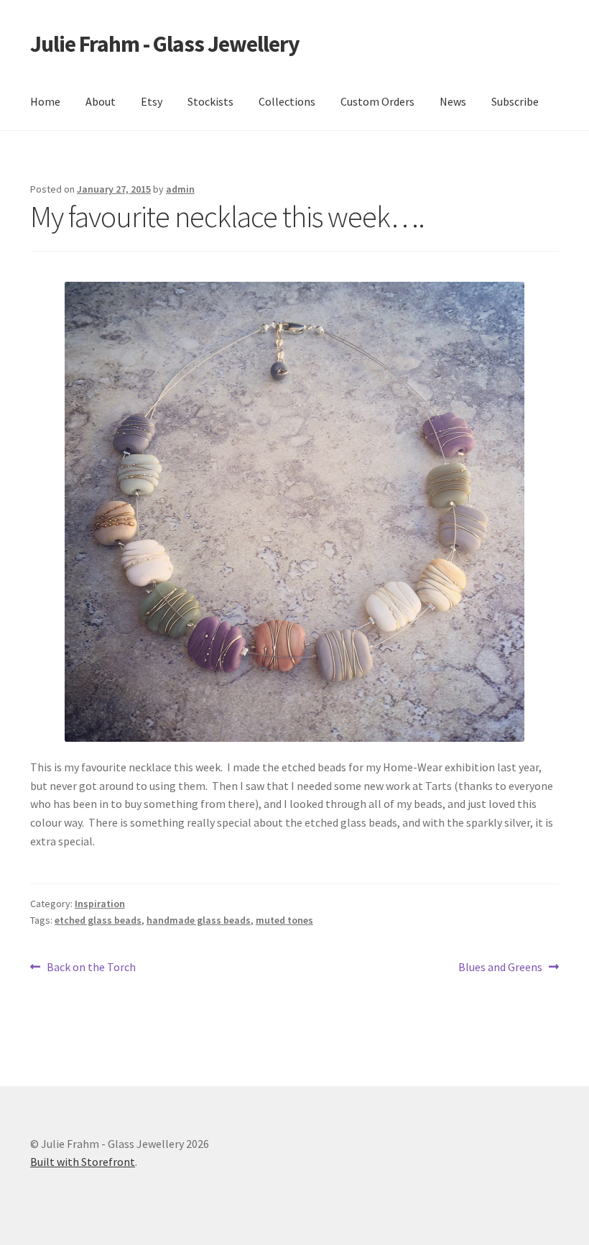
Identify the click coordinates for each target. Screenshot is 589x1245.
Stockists (210, 101)
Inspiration (100, 903)
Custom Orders (377, 101)
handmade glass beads (199, 920)
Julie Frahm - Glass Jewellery (165, 43)
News (453, 101)
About (100, 101)
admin (180, 189)
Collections (287, 101)
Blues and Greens (500, 968)
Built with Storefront (82, 1161)
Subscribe (515, 101)
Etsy (151, 101)
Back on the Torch (91, 968)
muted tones (284, 920)
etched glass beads (98, 920)
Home (45, 101)
